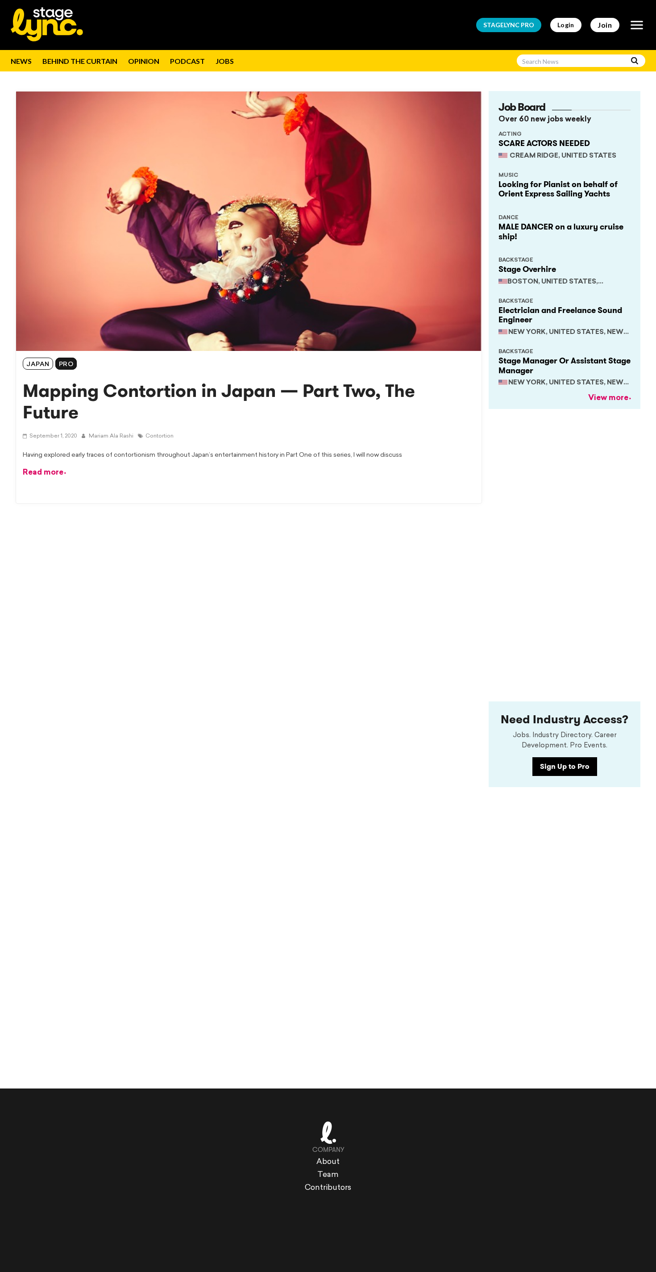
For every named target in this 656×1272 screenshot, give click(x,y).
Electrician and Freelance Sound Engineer (560, 315)
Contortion (159, 436)
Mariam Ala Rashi (110, 436)
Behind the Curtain (79, 61)
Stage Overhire (527, 269)
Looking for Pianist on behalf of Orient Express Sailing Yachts (558, 189)
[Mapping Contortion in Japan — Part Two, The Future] (249, 221)
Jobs (225, 61)
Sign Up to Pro (565, 766)
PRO (508, 25)
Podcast (187, 61)
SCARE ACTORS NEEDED (544, 143)
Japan (38, 364)
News (21, 61)
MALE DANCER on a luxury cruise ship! (560, 231)
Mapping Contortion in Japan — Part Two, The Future (219, 401)
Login (565, 25)
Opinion (143, 61)
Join (605, 25)
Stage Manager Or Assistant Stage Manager (564, 365)
